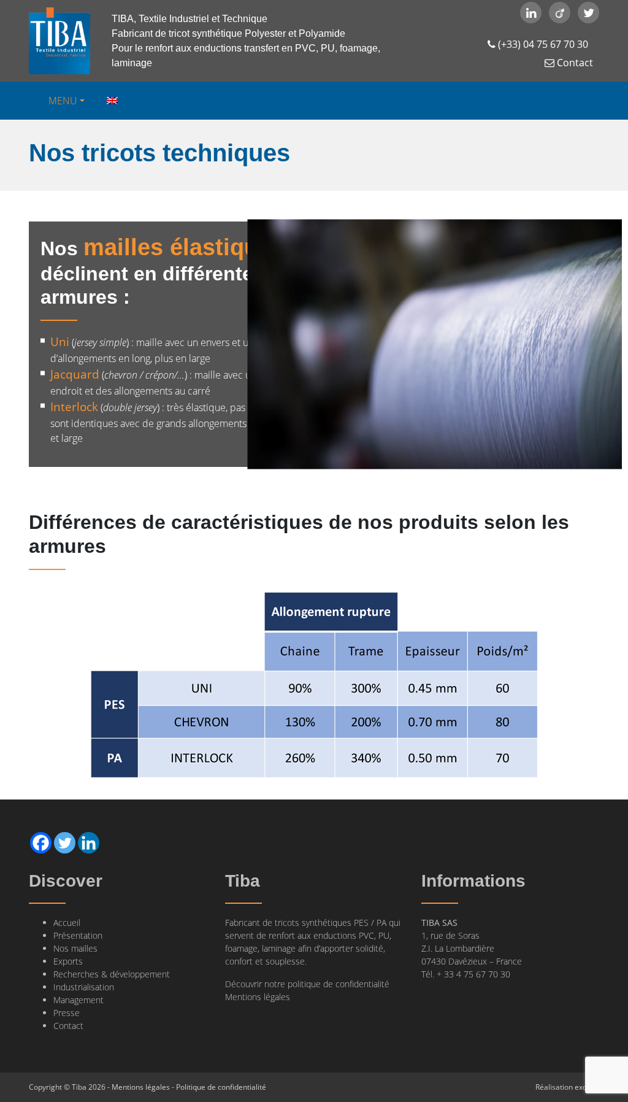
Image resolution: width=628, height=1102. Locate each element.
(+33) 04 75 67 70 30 (542, 44)
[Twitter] (64, 842)
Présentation (77, 935)
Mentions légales (257, 997)
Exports (68, 961)
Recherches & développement (111, 974)
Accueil (66, 922)
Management (78, 1000)
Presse (66, 1013)
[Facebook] (41, 842)
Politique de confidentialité (221, 1087)
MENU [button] (62, 100)
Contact (573, 62)
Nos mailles (75, 948)
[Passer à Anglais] (111, 100)
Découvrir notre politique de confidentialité (307, 984)
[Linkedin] (88, 842)
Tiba (59, 40)
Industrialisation (83, 987)
